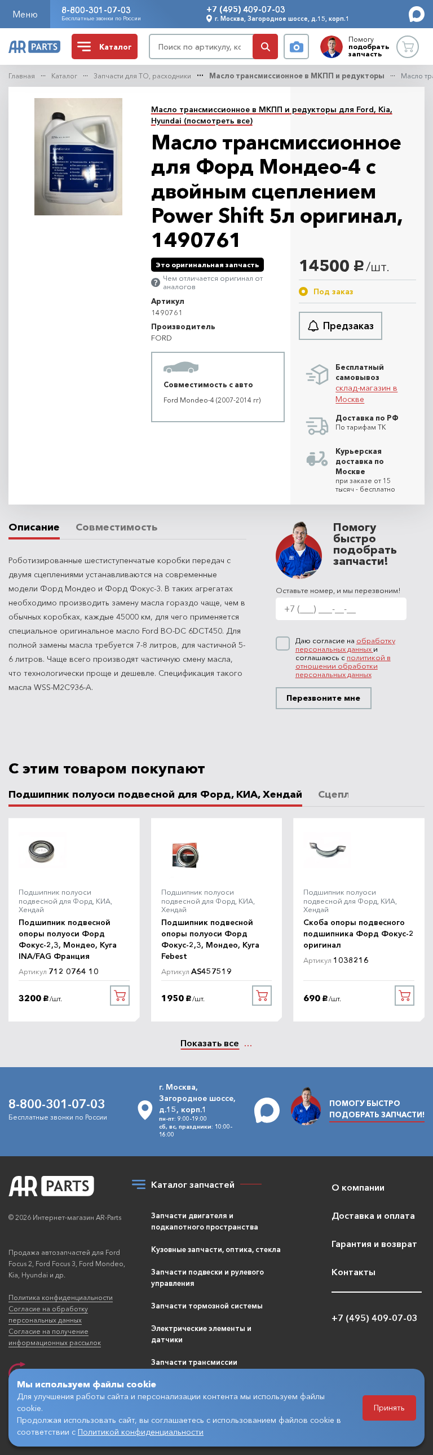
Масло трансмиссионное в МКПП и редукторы (297, 76)
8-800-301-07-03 (96, 10)
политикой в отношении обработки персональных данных (343, 666)
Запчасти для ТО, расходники (142, 76)
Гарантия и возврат (374, 1243)
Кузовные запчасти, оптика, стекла (216, 1249)
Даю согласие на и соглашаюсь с (345, 657)
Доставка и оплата (373, 1215)
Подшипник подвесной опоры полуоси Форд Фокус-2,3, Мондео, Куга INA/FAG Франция (68, 939)
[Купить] (120, 995)
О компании (358, 1187)
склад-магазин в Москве (366, 393)
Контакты (353, 1271)
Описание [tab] (34, 527)
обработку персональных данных (345, 644)
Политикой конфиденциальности (141, 1432)
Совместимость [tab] (116, 527)
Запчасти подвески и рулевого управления (207, 1277)
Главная (21, 76)
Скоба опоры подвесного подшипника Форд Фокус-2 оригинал (358, 933)
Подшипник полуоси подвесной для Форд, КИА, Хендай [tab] (155, 795)
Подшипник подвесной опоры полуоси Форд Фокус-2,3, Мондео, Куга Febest (210, 939)
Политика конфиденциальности (60, 1297)
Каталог (64, 76)
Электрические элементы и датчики (201, 1334)
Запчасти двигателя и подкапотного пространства (204, 1221)
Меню (25, 14)
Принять (389, 1408)
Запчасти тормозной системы (207, 1305)
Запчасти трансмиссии (194, 1361)
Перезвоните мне (323, 698)
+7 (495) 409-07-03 (245, 9)
